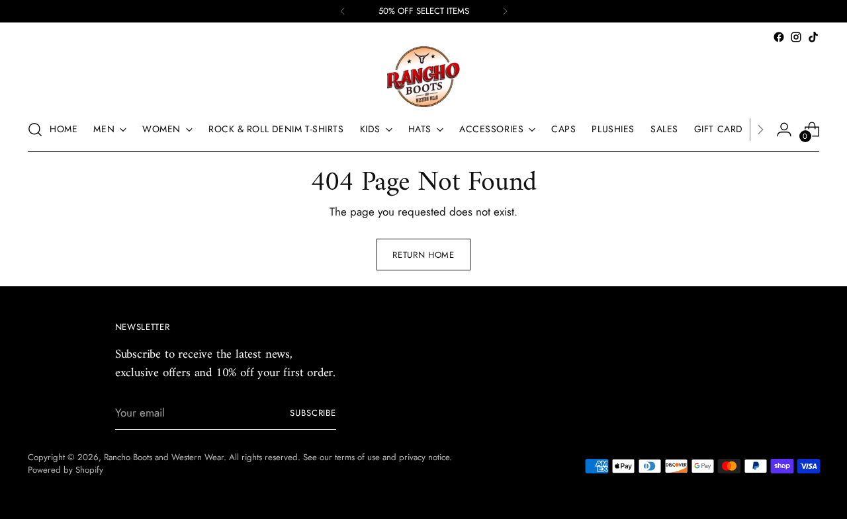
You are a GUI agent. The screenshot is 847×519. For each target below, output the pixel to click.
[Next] (504, 11)
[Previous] (342, 11)
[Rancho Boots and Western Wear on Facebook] (779, 37)
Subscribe (313, 413)
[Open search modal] (35, 129)
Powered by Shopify (65, 469)
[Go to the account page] (784, 129)
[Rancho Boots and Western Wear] (423, 76)
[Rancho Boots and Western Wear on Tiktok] (813, 37)
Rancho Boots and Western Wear (164, 457)
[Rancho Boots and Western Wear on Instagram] (796, 37)
